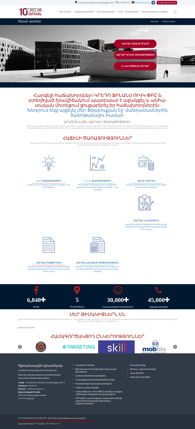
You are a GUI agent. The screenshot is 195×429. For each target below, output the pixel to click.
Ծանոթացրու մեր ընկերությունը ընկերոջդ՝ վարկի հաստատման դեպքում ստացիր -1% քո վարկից (97, 187)
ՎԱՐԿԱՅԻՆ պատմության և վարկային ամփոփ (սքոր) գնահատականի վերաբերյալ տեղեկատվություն (98, 401)
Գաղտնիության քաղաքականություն (93, 384)
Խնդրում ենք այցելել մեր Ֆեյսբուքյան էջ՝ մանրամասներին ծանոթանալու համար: (97, 112)
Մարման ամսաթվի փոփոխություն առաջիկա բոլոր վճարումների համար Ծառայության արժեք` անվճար (97, 268)
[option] (41, 346)
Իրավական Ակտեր (84, 365)
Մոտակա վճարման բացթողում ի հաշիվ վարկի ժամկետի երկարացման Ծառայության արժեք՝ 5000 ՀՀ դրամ (49, 268)
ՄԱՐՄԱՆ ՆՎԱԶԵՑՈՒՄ (146, 220)
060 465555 (32, 386)
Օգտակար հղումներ (140, 377)
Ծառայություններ (105, 12)
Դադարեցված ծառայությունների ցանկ (94, 380)
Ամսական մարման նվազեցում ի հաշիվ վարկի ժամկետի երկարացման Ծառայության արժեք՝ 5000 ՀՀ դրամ (146, 226)
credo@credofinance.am (142, 3)
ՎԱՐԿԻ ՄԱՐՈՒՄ (146, 181)
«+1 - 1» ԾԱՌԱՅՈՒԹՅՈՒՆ (97, 181)
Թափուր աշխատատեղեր (143, 369)
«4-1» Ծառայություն (49, 181)
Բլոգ (121, 12)
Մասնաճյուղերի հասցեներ (154, 12)
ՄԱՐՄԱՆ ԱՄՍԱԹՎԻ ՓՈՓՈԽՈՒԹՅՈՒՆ (97, 263)
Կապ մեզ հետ (137, 373)
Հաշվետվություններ (84, 12)
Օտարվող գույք (137, 365)
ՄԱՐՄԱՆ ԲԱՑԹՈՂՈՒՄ (49, 263)
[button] (20, 347)
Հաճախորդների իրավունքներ (90, 376)
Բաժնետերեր (132, 12)
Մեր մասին (64, 12)
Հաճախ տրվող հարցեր (87, 388)
